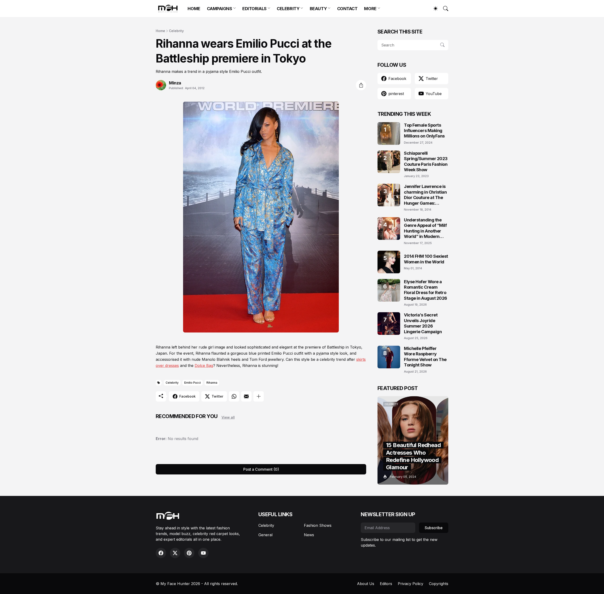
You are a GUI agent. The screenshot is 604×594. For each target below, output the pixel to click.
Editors (386, 583)
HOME (194, 8)
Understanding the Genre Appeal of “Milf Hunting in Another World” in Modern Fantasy (425, 228)
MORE (370, 8)
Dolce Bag (204, 365)
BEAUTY (318, 8)
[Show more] (258, 396)
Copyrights (438, 583)
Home (160, 31)
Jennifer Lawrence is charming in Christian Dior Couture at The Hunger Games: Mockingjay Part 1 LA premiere (425, 195)
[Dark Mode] (433, 8)
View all (228, 417)
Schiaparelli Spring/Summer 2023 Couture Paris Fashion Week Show (426, 161)
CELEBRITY (288, 8)
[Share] (361, 85)
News (309, 534)
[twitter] (175, 553)
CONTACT (347, 8)
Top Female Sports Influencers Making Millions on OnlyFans (424, 131)
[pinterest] (189, 553)
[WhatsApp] (234, 396)
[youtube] (203, 553)
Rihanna (211, 382)
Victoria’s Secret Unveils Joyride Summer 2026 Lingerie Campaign (423, 323)
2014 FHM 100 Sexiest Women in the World (426, 259)
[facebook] (161, 553)
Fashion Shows (317, 525)
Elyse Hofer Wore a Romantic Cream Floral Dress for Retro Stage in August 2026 (425, 290)
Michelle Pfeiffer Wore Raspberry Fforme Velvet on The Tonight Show (425, 356)
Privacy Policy (410, 583)
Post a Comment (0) (261, 469)
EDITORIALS (254, 8)
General (265, 534)
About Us (365, 583)
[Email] (246, 396)
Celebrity (176, 31)
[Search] (443, 8)
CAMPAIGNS (219, 8)
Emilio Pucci (192, 382)
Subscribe (434, 527)
